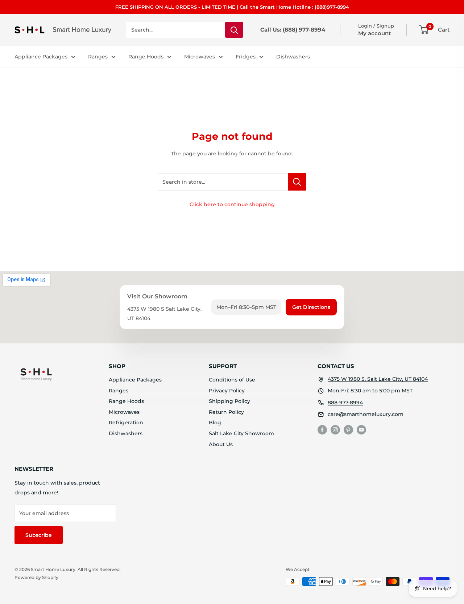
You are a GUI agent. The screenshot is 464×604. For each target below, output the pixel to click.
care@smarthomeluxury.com (365, 414)
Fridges (246, 56)
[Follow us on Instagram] (335, 429)
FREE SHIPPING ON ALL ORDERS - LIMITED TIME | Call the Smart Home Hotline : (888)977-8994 (232, 7)
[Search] (234, 30)
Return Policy (226, 412)
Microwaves (199, 56)
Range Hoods (145, 56)
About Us (221, 444)
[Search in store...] (297, 182)
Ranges (98, 56)
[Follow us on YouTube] (361, 429)
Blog (215, 422)
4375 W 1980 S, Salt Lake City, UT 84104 (378, 379)
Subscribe (38, 535)
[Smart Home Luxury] (36, 374)
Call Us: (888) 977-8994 (292, 29)
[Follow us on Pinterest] (348, 429)
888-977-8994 (345, 402)
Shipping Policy (229, 401)
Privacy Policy (227, 390)
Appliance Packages (40, 56)
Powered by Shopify (36, 577)
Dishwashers (293, 56)
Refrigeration (126, 422)
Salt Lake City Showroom (241, 433)
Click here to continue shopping (232, 204)
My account (374, 33)
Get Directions (311, 307)
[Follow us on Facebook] (322, 429)
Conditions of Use (232, 379)
